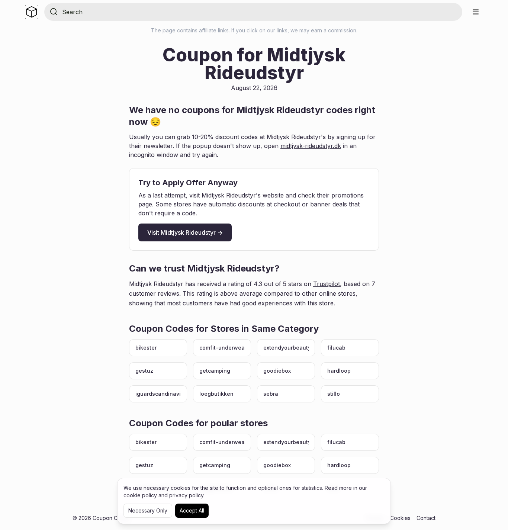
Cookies (400, 518)
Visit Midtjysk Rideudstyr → (185, 232)
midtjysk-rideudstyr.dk (310, 146)
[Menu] (475, 11)
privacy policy (186, 495)
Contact (426, 518)
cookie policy (140, 495)
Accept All (192, 510)
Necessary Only (147, 510)
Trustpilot (326, 284)
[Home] (31, 12)
